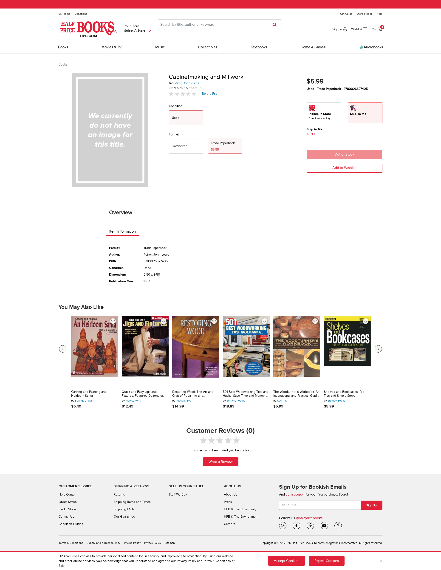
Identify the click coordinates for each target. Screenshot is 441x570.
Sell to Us (64, 13)
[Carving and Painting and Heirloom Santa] (94, 351)
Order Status (68, 502)
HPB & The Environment (241, 517)
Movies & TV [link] (112, 47)
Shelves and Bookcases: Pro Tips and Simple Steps (344, 394)
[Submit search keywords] (276, 25)
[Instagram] (282, 525)
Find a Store (67, 509)
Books (63, 64)
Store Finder (364, 13)
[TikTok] (338, 525)
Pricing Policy (132, 543)
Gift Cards (346, 13)
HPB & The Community (240, 509)
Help (379, 13)
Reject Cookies (326, 561)
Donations (81, 13)
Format (174, 134)
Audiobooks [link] (373, 47)
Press (228, 502)
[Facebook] (296, 525)
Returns (119, 494)
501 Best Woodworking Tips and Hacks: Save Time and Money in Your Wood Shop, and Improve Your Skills (246, 394)
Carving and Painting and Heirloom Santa (89, 394)
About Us (230, 494)
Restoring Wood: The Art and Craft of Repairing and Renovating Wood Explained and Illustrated (195, 394)
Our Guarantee (124, 517)
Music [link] (160, 47)
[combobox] (220, 25)
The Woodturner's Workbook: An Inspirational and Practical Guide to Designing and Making (296, 394)
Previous (62, 349)
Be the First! (210, 93)
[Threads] (310, 525)
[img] (182, 94)
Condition (175, 106)
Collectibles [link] (207, 47)
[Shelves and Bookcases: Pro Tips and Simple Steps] (347, 351)
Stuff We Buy (178, 494)
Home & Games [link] (313, 47)
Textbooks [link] (259, 47)
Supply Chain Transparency (103, 543)
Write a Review (221, 461)
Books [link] (63, 47)
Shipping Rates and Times (132, 502)
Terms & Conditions (71, 543)
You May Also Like (81, 307)
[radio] (186, 146)
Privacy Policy (152, 543)
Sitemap (170, 543)
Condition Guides (71, 524)
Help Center (67, 494)
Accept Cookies (286, 561)
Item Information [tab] (122, 231)
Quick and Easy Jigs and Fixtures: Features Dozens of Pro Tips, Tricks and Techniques (144, 394)
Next (378, 349)
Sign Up (371, 505)
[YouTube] (324, 525)
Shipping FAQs (124, 509)
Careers (229, 524)
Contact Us (66, 517)
